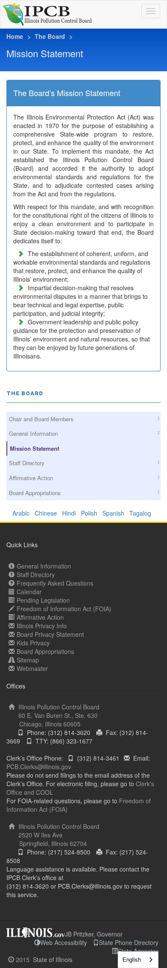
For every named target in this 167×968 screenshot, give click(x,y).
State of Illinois (52, 959)
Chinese (48, 513)
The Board (50, 36)
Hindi (71, 513)
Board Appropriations (35, 493)
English (131, 959)
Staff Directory (27, 463)
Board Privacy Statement (50, 634)
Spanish (115, 513)
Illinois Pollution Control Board (58, 715)
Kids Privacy (33, 643)
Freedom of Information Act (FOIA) (64, 608)
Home (14, 36)
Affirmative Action (31, 478)
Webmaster (32, 668)
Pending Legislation (43, 600)
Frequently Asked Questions (55, 583)
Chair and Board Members (41, 419)
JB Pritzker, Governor (93, 934)
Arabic (23, 513)
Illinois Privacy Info (42, 625)
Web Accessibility (63, 942)
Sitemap (28, 660)
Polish (91, 513)
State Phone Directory (128, 942)
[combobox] (138, 959)
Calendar (29, 591)
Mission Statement (34, 448)
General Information (33, 433)
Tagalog (142, 513)
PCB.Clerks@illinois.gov (38, 766)
